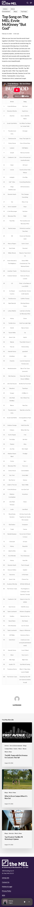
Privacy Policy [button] (6, 891)
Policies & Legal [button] (7, 886)
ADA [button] (3, 895)
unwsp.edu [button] (5, 878)
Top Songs (24, 11)
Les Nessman (17, 705)
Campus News (9, 748)
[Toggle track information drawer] (29, 902)
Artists (5, 9)
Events (16, 748)
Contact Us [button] (5, 882)
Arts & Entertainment (8, 10)
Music (20, 748)
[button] (31, 3)
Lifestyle (11, 833)
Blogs (15, 11)
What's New (8, 751)
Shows (24, 748)
